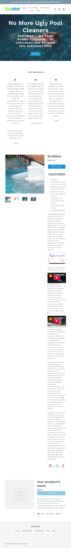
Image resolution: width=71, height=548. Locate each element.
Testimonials (39, 531)
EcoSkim (12, 543)
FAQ (47, 531)
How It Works (27, 531)
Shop (54, 531)
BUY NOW (35, 54)
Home (17, 531)
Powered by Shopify (21, 543)
